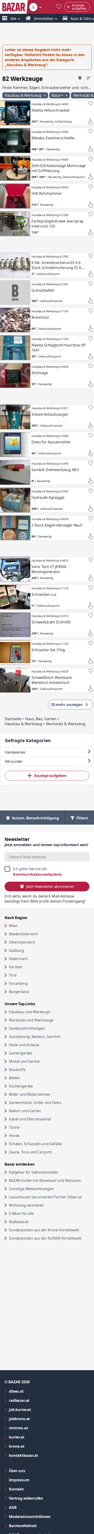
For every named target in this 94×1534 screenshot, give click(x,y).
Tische (14, 1127)
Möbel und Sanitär (24, 1061)
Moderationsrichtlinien (29, 1516)
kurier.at (35, 1437)
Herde (14, 1135)
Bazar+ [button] (58, 95)
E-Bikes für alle (38, 1213)
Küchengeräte (21, 1086)
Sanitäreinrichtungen (27, 1028)
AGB (31, 1507)
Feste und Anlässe (24, 1044)
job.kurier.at (38, 1409)
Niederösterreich (23, 933)
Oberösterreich (22, 942)
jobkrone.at (38, 1418)
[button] (35, 7)
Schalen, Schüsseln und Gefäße (35, 1143)
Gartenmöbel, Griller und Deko (35, 1102)
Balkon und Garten (25, 1110)
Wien (13, 925)
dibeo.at (34, 1391)
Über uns (17, 1470)
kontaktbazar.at (42, 1455)
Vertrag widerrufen (26, 1498)
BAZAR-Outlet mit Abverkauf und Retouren (49, 1180)
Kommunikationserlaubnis (37, 874)
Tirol (12, 975)
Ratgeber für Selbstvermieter (49, 1172)
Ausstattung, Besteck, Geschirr (35, 1036)
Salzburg (16, 950)
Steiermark (18, 958)
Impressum (37, 1479)
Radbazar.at (36, 1221)
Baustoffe (17, 1069)
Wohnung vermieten (44, 1205)
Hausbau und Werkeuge (29, 1011)
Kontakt (16, 1489)
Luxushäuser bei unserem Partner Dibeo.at (49, 1196)
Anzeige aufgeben (50, 775)
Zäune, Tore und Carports (30, 1152)
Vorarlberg (18, 983)
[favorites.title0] (58, 7)
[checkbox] (47, 871)
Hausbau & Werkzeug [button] (23, 95)
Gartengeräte (20, 1053)
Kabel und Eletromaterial (30, 1119)
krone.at (35, 1446)
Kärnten (16, 966)
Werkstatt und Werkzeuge (31, 1020)
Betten (14, 1077)
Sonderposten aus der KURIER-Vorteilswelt (49, 1238)
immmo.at (37, 1427)
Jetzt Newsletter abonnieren (50, 886)
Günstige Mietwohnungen (48, 1188)
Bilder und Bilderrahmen (29, 1094)
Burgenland (19, 991)
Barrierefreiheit (41, 1525)
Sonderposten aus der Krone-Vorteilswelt (49, 1229)
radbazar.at (37, 1400)
